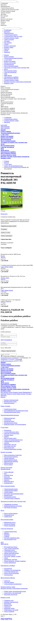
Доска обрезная (8, 472)
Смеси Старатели (6, 301)
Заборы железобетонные (11, 553)
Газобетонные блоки (10, 409)
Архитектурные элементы (12, 498)
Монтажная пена (9, 447)
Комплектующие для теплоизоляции (15, 424)
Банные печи (8, 605)
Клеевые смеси (8, 435)
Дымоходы (7, 606)
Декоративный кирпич (11, 489)
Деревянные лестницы (11, 504)
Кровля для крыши (9, 61)
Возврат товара (8, 47)
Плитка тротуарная (10, 63)
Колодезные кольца (10, 554)
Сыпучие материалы (10, 72)
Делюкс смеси (5, 278)
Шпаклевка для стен (10, 444)
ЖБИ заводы (8, 75)
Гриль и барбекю (9, 611)
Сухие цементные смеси (11, 432)
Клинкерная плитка (10, 497)
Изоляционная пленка (10, 423)
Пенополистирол (9, 421)
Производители (9, 33)
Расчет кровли (8, 464)
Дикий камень (8, 492)
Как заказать (8, 42)
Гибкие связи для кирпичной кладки (15, 591)
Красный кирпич (9, 403)
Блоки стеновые (9, 56)
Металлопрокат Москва (11, 78)
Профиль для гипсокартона (12, 570)
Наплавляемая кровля (10, 460)
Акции (6, 50)
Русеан (3, 256)
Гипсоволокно (8, 575)
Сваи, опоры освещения (11, 548)
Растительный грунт (10, 539)
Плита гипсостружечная (11, 573)
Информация (26, 392)
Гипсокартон (8, 568)
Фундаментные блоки (10, 547)
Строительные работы (10, 35)
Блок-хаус (7, 476)
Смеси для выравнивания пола (13, 439)
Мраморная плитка (10, 522)
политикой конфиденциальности (11, 360)
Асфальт (6, 536)
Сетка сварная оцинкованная (12, 584)
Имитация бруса (9, 481)
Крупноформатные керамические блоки (16, 410)
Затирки (6, 443)
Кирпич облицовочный (11, 400)
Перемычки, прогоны (10, 559)
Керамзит (7, 534)
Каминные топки (9, 608)
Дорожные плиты (9, 550)
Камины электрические (11, 602)
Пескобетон (7, 430)
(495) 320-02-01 (5, 128)
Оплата (6, 44)
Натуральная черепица (11, 456)
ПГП (5, 74)
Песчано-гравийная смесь (12, 538)
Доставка (7, 41)
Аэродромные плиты (10, 551)
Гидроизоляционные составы (13, 449)
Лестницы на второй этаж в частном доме (16, 67)
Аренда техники (9, 39)
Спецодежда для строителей (12, 593)
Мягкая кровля (8, 463)
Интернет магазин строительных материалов (17, 81)
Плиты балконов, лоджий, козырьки (15, 561)
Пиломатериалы (9, 64)
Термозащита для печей (11, 610)
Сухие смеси (8, 59)
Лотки (6, 558)
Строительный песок (10, 531)
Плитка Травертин (9, 525)
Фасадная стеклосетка (10, 594)
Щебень (6, 533)
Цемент (6, 436)
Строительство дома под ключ (13, 36)
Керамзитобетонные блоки (12, 412)
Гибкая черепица (9, 458)
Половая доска (8, 475)
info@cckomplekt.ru (6, 340)
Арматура (7, 580)
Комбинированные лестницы (13, 506)
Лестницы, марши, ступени (12, 556)
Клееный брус (8, 483)
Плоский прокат (9, 582)
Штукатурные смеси (10, 438)
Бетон (6, 69)
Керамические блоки (10, 401)
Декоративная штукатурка (12, 441)
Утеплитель (7, 419)
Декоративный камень (11, 490)
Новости (6, 49)
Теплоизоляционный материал (13, 58)
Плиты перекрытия (10, 562)
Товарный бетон (9, 515)
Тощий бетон (8, 516)
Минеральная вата (9, 418)
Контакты (7, 31)
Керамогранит (8, 495)
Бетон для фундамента (11, 513)
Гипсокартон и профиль (11, 77)
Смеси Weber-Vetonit (7, 267)
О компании (8, 30)
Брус (5, 473)
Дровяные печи (8, 600)
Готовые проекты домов (11, 38)
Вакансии (7, 52)
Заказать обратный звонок (8, 351)
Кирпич (6, 55)
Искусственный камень (11, 66)
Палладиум (4, 214)
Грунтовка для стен (10, 446)
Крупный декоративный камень (13, 493)
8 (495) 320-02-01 (6, 331)
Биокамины (7, 603)
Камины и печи (9, 83)
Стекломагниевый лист (11, 571)
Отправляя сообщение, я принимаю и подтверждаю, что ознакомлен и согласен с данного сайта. (16, 358)
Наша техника (21, 394)
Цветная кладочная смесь (11, 433)
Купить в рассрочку (10, 46)
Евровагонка (8, 478)
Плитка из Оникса (9, 524)
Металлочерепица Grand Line (13, 455)
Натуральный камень (10, 70)
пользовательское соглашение (9, 357)
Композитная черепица (11, 461)
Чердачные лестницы (10, 507)
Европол (6, 480)
